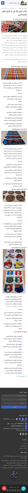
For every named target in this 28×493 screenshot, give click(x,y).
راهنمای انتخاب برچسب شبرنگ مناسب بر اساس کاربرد (14, 460)
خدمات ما (24, 443)
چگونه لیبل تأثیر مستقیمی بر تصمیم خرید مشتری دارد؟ (14, 468)
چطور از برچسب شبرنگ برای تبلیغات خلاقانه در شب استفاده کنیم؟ (15, 457)
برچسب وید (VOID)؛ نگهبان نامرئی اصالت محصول (15, 465)
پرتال (10, 487)
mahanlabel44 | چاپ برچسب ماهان (15, 424)
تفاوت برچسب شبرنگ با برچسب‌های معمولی (16, 463)
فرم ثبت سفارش (23, 448)
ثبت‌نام (14, 407)
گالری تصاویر (24, 446)
